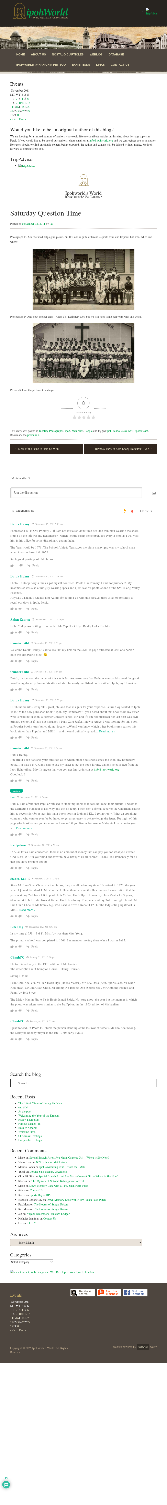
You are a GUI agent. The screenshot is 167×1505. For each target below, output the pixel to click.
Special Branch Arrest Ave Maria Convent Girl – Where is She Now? (69, 1157)
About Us (38, 54)
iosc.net (143, 1347)
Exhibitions (81, 64)
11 (23, 103)
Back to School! (27, 1128)
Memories (77, 431)
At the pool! (25, 1111)
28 (11, 115)
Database (116, 54)
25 (23, 111)
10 (20, 103)
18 (23, 107)
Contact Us (120, 64)
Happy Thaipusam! (29, 1119)
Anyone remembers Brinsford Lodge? (48, 1214)
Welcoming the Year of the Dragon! (39, 1115)
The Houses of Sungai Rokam (51, 1204)
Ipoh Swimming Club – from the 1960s (62, 1167)
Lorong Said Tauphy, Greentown (48, 1171)
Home (20, 54)
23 (17, 111)
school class (120, 431)
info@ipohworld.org (101, 140)
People (88, 431)
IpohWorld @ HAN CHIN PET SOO (41, 64)
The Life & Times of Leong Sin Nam (40, 1103)
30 (17, 115)
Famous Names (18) (30, 1124)
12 (25, 103)
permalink (33, 435)
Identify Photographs (51, 431)
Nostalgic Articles (68, 54)
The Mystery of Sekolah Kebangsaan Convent (57, 1181)
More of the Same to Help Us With (36, 449)
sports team (141, 431)
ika (51, 224)
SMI (130, 431)
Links (100, 64)
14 (11, 107)
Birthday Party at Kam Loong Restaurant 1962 (124, 449)
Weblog (96, 54)
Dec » (22, 119)
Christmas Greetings (30, 1136)
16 (17, 107)
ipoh (67, 431)
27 (28, 111)
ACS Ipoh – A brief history (51, 1162)
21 (11, 111)
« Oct (13, 119)
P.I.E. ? (31, 1223)
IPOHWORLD (40, 11)
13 (28, 103)
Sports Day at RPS (40, 1195)
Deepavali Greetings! (30, 1140)
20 (28, 107)
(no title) (23, 1107)
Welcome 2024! (27, 1132)
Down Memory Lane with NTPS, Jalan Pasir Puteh (58, 1186)
